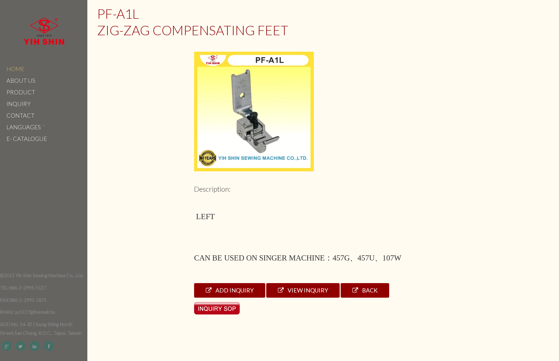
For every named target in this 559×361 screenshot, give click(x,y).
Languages (24, 127)
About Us (20, 80)
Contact (20, 115)
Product (20, 92)
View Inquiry (307, 290)
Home (15, 68)
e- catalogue (26, 138)
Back (369, 290)
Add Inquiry (234, 290)
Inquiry (18, 103)
